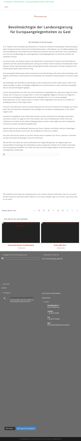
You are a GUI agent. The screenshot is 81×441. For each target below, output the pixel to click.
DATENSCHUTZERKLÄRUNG (51, 293)
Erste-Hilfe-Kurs (60, 245)
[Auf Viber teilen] (53, 211)
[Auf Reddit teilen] (63, 211)
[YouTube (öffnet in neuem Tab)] (70, 7)
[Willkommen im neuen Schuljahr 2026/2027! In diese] (20, 352)
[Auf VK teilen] (58, 211)
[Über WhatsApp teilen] (77, 211)
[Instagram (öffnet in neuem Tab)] (67, 7)
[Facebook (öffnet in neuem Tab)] (65, 7)
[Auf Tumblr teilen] (68, 211)
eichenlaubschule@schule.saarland (58, 325)
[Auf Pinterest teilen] (44, 211)
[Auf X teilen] (34, 211)
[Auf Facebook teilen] (39, 211)
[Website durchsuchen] (74, 7)
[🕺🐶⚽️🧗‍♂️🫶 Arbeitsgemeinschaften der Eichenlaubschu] (20, 412)
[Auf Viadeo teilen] (72, 211)
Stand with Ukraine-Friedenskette (21, 245)
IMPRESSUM (46, 298)
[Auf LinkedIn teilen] (49, 211)
